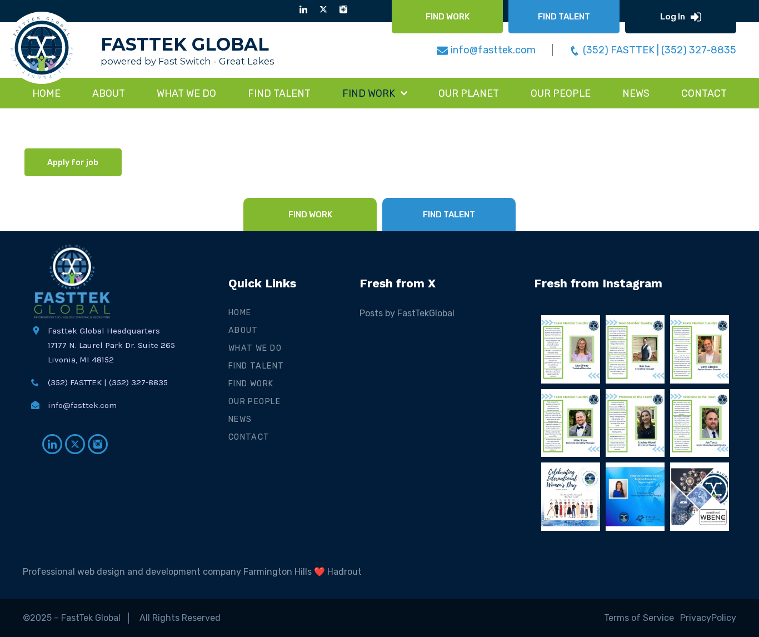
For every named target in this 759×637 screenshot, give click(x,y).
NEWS (636, 93)
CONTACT (704, 93)
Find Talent (256, 366)
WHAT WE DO (186, 93)
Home (46, 93)
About (108, 93)
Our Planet (468, 93)
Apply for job (72, 162)
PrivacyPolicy (708, 618)
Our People (561, 93)
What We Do (255, 348)
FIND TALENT (279, 93)
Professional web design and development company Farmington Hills (167, 571)
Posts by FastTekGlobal (407, 313)
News (240, 419)
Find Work (251, 384)
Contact (249, 437)
